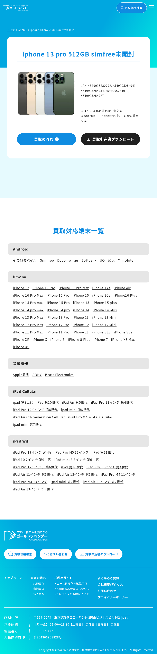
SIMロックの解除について (73, 594)
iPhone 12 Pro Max (28, 324)
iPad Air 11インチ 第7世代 (103, 481)
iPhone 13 (81, 317)
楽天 (111, 260)
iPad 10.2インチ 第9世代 (32, 459)
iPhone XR (21, 339)
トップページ (13, 577)
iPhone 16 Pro (57, 295)
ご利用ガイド (63, 577)
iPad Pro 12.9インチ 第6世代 (35, 409)
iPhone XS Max (123, 339)
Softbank (89, 260)
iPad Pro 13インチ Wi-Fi (32, 452)
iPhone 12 (81, 324)
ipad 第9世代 (23, 402)
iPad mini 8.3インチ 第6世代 (76, 459)
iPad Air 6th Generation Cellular (39, 417)
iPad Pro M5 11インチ (72, 452)
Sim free (47, 260)
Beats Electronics (59, 374)
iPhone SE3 (101, 332)
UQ (102, 260)
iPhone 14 (81, 309)
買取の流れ (43, 139)
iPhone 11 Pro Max (28, 332)
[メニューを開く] (151, 8)
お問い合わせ (59, 554)
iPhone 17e (101, 287)
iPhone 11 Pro (57, 332)
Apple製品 (21, 374)
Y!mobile (125, 260)
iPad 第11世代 (103, 452)
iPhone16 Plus (125, 295)
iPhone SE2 (123, 332)
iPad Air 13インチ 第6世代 (77, 474)
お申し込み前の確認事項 (72, 583)
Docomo (64, 260)
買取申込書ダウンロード (113, 139)
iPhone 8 (57, 339)
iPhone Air (122, 287)
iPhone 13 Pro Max (28, 317)
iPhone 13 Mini (104, 317)
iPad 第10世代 (48, 402)
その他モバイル (25, 260)
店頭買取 (38, 583)
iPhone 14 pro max (28, 309)
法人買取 (38, 594)
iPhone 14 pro (58, 309)
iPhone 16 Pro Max (28, 295)
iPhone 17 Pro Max (74, 287)
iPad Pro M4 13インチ (30, 481)
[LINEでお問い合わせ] (149, 646)
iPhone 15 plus (105, 302)
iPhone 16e (101, 295)
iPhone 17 (21, 287)
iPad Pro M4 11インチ (118, 474)
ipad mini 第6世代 (75, 409)
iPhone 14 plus (105, 309)
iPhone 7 (100, 339)
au (76, 260)
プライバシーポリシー (113, 597)
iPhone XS (21, 346)
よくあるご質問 (108, 578)
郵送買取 (38, 589)
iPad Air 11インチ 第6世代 (33, 474)
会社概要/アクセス (110, 584)
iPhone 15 (81, 302)
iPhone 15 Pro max (28, 302)
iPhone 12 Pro (57, 324)
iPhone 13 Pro (57, 317)
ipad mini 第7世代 (27, 424)
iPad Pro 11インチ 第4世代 (112, 402)
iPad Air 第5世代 (74, 402)
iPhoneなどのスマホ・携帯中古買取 (76, 650)
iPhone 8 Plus (79, 339)
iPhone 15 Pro (58, 302)
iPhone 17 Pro (44, 287)
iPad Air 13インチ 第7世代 (33, 489)
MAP (125, 618)
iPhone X (40, 339)
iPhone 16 (81, 295)
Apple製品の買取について (73, 589)
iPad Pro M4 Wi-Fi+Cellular (90, 417)
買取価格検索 (133, 8)
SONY (37, 374)
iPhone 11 (81, 332)
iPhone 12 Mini (104, 324)
